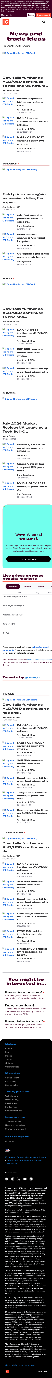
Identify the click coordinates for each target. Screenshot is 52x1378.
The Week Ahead (13, 1121)
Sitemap (12, 1157)
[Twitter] (18, 1178)
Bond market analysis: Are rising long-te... (31, 238)
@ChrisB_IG (32, 677)
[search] (43, 21)
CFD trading (11, 1081)
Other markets (12, 1066)
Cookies (10, 1160)
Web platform (11, 1096)
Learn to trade (15, 1117)
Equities (13, 586)
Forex (7, 278)
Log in (31, 15)
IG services (12, 1073)
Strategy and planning (15, 1129)
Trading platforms (17, 1091)
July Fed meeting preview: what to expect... (29, 218)
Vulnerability (11, 1163)
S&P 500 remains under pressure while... (30, 352)
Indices (27, 586)
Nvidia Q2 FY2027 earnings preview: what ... (30, 141)
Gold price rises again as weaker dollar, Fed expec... (24, 198)
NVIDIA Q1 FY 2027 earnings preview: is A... (32, 486)
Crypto (8, 1048)
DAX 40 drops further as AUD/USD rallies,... (32, 121)
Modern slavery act (33, 1160)
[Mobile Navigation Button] (48, 21)
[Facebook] (6, 1178)
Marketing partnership (24, 1365)
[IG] (6, 22)
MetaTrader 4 (11, 1103)
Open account (43, 15)
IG (6, 1157)
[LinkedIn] (31, 1178)
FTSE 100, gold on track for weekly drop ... (30, 934)
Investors (19, 1160)
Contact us (10, 1141)
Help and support (17, 1136)
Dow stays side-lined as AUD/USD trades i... (32, 813)
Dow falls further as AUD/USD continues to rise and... (23, 313)
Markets (11, 1044)
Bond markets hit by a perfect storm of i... (32, 779)
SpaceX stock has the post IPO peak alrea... (30, 467)
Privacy (42, 1157)
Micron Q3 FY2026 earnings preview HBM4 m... (31, 448)
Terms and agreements (27, 1157)
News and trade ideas (15, 1125)
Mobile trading (12, 1099)
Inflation (10, 163)
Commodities (13, 832)
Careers (9, 1365)
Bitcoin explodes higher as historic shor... (30, 102)
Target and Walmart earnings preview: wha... (32, 795)
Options (9, 1063)
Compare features (13, 1110)
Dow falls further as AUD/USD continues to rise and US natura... (25, 82)
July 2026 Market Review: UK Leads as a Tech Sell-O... (25, 427)
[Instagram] (12, 1178)
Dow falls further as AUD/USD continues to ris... (26, 847)
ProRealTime (11, 1107)
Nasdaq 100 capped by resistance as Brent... (32, 951)
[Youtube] (25, 1178)
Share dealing (11, 1085)
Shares (8, 393)
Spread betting (12, 1077)
